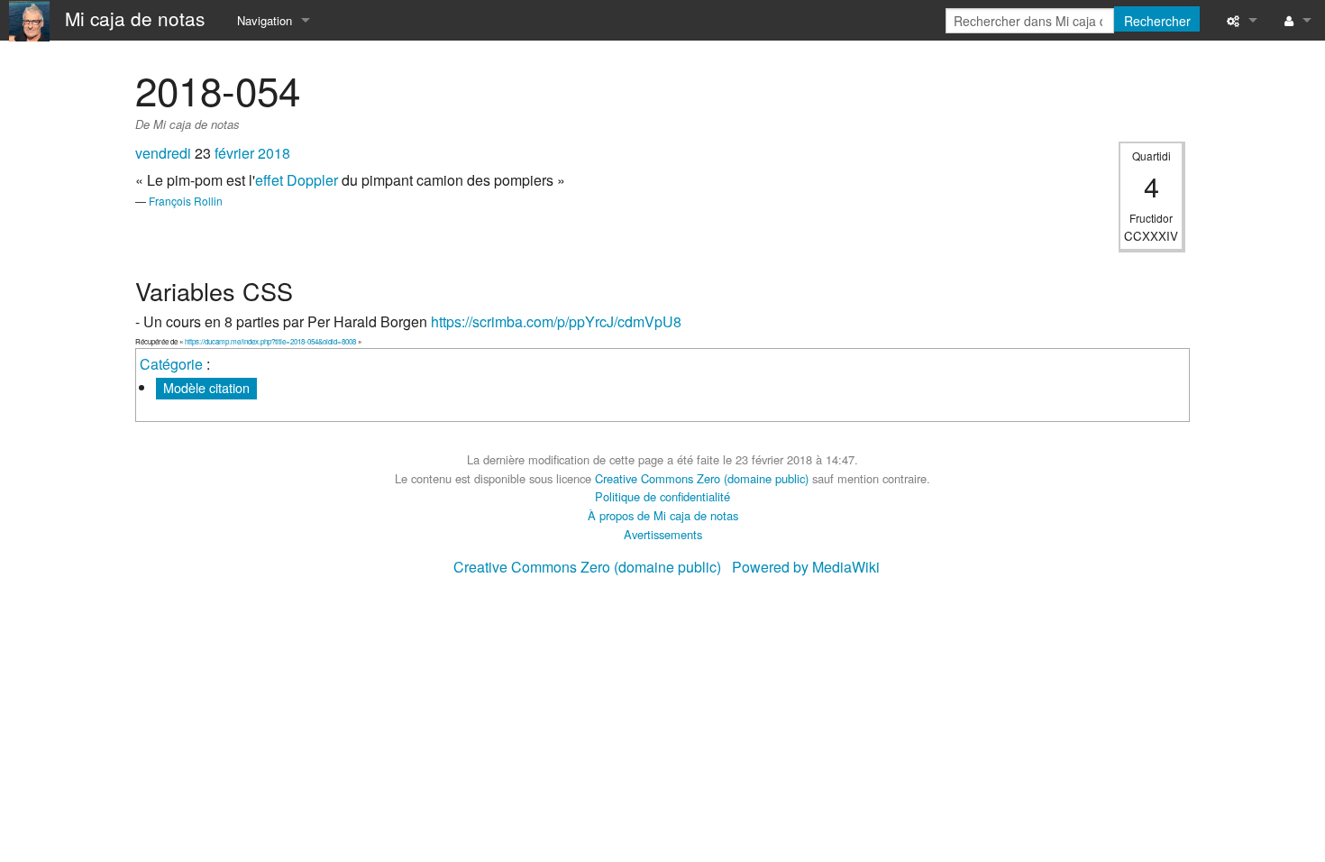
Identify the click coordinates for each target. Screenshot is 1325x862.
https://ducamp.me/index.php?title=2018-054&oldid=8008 (270, 341)
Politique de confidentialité (662, 496)
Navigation (264, 20)
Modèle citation (206, 387)
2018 (274, 152)
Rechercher (1157, 21)
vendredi (163, 152)
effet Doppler (296, 180)
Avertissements (663, 534)
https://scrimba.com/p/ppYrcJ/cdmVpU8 (556, 321)
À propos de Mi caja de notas (663, 515)
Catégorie (171, 363)
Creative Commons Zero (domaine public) (702, 478)
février (234, 152)
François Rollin (186, 200)
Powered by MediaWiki (806, 566)
